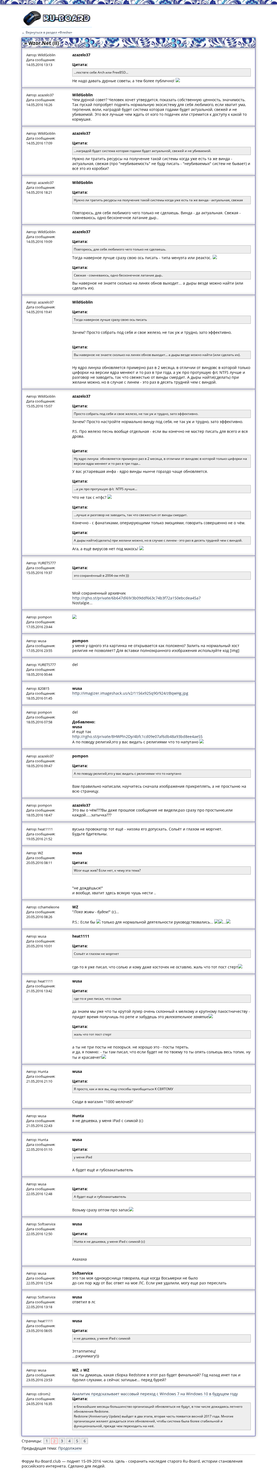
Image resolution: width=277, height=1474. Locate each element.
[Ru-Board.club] (57, 24)
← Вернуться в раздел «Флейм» (47, 32)
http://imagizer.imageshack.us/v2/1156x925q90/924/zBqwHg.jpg (130, 693)
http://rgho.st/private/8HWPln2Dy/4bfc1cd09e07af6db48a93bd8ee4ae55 (137, 736)
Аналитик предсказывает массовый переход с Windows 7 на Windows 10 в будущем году (155, 1393)
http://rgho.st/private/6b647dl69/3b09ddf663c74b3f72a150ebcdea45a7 (136, 598)
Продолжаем (70, 1448)
